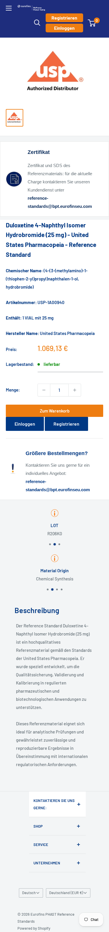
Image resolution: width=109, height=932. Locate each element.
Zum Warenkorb (54, 410)
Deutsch (29, 892)
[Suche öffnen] (37, 23)
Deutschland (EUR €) (66, 892)
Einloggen (64, 28)
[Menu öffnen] (9, 8)
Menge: (13, 389)
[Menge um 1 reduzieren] (44, 390)
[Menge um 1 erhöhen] (75, 390)
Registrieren (64, 17)
